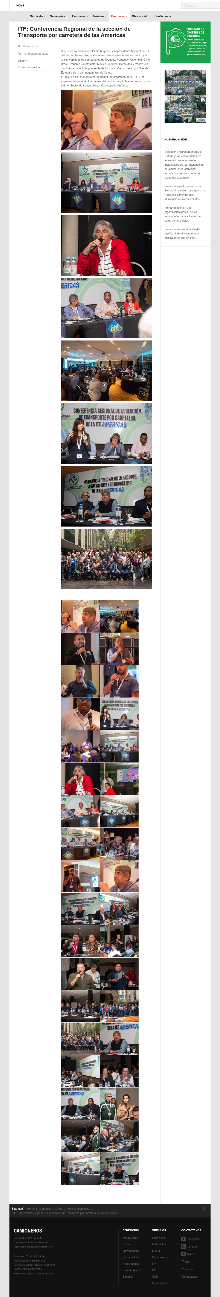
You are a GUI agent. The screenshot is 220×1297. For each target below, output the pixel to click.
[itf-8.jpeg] (119, 844)
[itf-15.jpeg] (80, 714)
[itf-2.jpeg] (119, 746)
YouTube (187, 1269)
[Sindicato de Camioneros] (20, 3)
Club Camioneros (159, 1279)
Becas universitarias (131, 1247)
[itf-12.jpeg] (119, 649)
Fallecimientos (132, 1270)
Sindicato (36, 16)
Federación (159, 1244)
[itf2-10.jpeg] (119, 909)
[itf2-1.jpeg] (80, 909)
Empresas (79, 16)
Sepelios (128, 1276)
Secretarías (57, 16)
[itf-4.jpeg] (119, 779)
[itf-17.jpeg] (80, 746)
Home (31, 1208)
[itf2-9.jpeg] (80, 1168)
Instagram (193, 1246)
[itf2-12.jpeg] (119, 941)
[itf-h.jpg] (119, 876)
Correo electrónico (29, 67)
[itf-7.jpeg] (80, 844)
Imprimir (23, 60)
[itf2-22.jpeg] (119, 1039)
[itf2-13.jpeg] (80, 974)
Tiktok (186, 1261)
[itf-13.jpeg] (80, 681)
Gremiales (118, 16)
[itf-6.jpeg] (119, 811)
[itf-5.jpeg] (80, 811)
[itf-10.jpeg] (119, 616)
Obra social (139, 16)
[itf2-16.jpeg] (119, 1006)
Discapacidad (131, 1257)
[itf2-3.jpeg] (80, 1071)
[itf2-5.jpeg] (80, 1104)
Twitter (191, 1254)
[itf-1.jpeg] (80, 616)
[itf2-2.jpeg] (80, 1039)
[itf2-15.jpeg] (80, 1006)
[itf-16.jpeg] (119, 714)
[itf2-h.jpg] (119, 1168)
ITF (154, 1264)
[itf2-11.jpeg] (80, 941)
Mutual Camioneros (159, 1254)
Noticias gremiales (77, 1208)
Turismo (98, 16)
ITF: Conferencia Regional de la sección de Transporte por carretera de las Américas (74, 32)
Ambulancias (131, 1264)
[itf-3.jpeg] (80, 779)
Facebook (193, 1239)
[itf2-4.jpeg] (119, 1071)
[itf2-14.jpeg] (119, 974)
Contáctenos (163, 16)
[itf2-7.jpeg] (80, 1136)
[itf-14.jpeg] (119, 681)
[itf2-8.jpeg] (119, 1136)
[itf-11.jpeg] (80, 649)
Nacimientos (130, 1238)
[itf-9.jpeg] (80, 876)
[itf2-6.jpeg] (119, 1104)
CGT (155, 1270)
